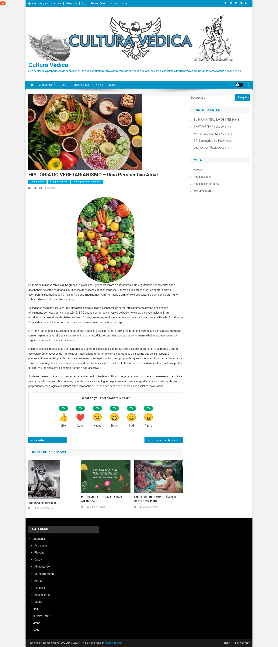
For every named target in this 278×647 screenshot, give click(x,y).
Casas (38, 559)
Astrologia (40, 545)
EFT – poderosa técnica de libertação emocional (165, 440)
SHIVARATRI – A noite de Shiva (212, 126)
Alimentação (37, 181)
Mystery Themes (114, 643)
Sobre (124, 3)
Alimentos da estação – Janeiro (213, 133)
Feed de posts (202, 176)
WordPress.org (203, 190)
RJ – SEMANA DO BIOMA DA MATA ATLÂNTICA (102, 499)
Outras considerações (42, 502)
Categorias (71, 3)
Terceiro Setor (98, 3)
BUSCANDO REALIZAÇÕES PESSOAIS (216, 119)
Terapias (39, 587)
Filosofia (39, 552)
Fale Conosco (242, 643)
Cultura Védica (48, 65)
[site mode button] (239, 85)
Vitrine (113, 3)
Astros (38, 580)
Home (227, 643)
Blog (84, 3)
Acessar (199, 169)
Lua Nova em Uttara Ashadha (211, 147)
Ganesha (39, 440)
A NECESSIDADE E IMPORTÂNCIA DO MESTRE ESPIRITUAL (156, 499)
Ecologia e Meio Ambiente (87, 181)
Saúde (38, 601)
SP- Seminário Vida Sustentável (213, 140)
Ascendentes (42, 594)
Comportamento (59, 181)
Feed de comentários (206, 183)
